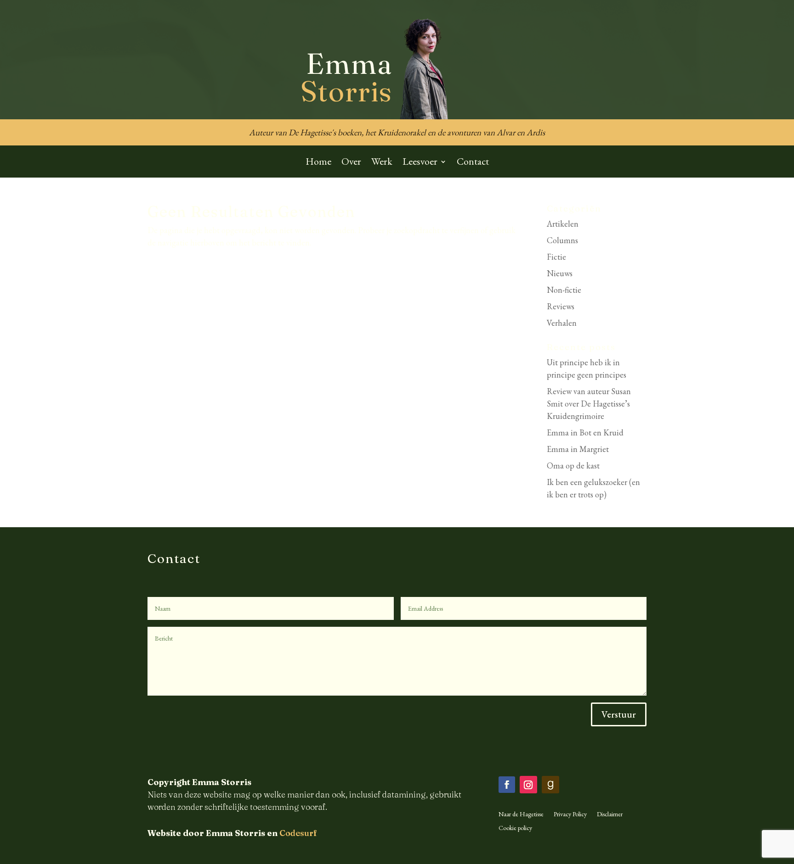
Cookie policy (515, 828)
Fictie (556, 256)
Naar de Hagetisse (521, 814)
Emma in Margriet (578, 449)
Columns (562, 240)
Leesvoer (420, 163)
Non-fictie (564, 289)
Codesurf (298, 833)
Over (351, 163)
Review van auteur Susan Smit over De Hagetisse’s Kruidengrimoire (589, 403)
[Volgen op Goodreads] (550, 784)
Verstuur (618, 714)
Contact (473, 163)
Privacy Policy (570, 814)
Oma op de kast (573, 465)
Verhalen (562, 323)
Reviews (560, 306)
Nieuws (560, 273)
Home (318, 163)
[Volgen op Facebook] (507, 784)
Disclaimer (610, 814)
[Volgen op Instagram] (528, 784)
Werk (381, 163)
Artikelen (562, 223)
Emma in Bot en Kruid (585, 432)
